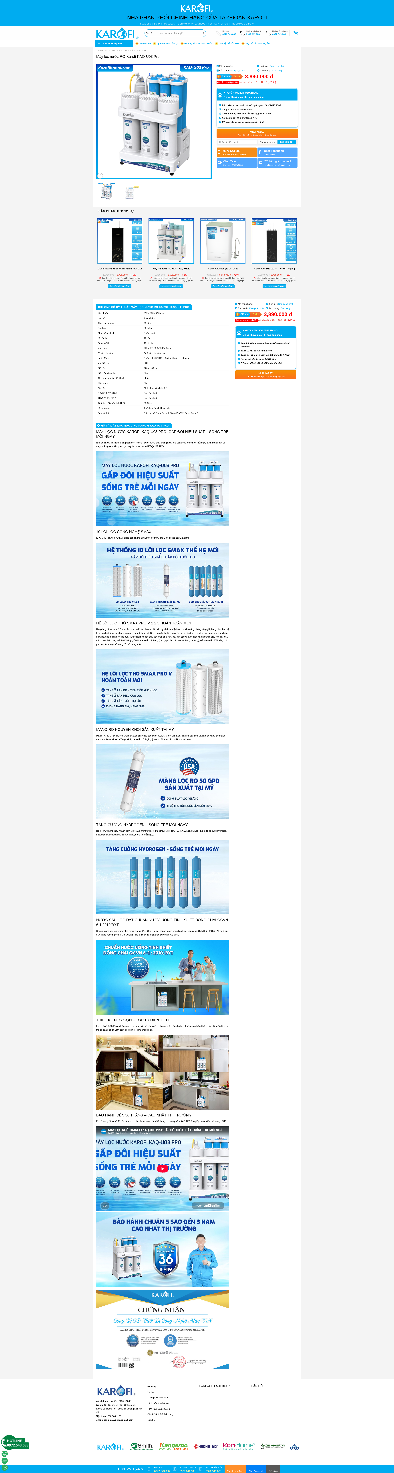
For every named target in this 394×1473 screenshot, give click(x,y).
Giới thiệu (152, 1386)
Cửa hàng (116, 50)
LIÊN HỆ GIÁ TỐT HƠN (218, 24)
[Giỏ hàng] (296, 33)
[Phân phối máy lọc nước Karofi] (117, 33)
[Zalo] (5, 1461)
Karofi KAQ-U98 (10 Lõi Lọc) (223, 268)
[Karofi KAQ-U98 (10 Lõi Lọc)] (222, 241)
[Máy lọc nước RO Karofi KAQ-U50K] (171, 241)
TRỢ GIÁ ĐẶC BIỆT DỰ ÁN (242, 24)
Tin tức (150, 1392)
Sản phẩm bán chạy (135, 50)
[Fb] (5, 1468)
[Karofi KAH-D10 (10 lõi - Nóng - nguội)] (274, 241)
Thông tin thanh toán (157, 1397)
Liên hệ (151, 1420)
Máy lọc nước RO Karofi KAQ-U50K (171, 268)
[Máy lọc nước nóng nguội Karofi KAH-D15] (119, 241)
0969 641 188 (253, 34)
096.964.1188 (114, 1416)
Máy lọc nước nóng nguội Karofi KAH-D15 (120, 268)
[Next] (205, 121)
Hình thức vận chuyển (158, 1408)
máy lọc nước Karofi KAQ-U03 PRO (145, 446)
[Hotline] (5, 1454)
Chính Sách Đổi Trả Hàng (160, 1414)
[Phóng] (100, 176)
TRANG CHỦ (145, 24)
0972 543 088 (229, 34)
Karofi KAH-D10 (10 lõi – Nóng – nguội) (274, 268)
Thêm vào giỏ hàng (121, 286)
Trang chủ (102, 50)
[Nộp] (202, 33)
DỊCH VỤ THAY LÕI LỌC (164, 24)
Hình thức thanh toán (158, 1403)
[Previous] (102, 121)
